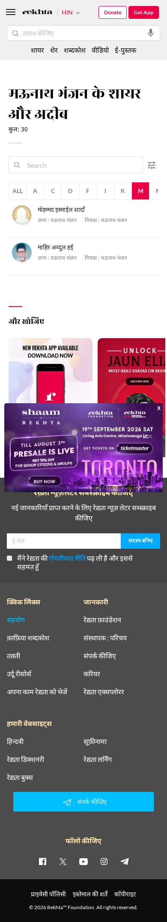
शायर (37, 50)
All (17, 190)
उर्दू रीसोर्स (19, 673)
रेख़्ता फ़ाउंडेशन (102, 619)
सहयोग (16, 619)
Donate (112, 12)
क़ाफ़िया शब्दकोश (28, 637)
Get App (143, 12)
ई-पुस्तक (125, 50)
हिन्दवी (15, 741)
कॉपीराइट (125, 894)
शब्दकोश (75, 50)
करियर (92, 673)
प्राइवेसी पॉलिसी (48, 894)
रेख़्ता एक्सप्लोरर (104, 691)
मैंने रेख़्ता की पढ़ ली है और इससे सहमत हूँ (75, 562)
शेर (54, 50)
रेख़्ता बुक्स (20, 777)
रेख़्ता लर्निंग (98, 759)
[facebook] (42, 861)
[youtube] (83, 861)
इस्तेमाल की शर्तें (90, 894)
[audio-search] (151, 33)
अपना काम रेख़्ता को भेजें (37, 691)
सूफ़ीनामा (95, 741)
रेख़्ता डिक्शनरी (25, 759)
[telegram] (124, 861)
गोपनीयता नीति (67, 558)
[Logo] (37, 13)
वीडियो (100, 50)
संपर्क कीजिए (100, 655)
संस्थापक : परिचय (105, 637)
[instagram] (104, 861)
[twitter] (63, 861)
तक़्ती (13, 655)
